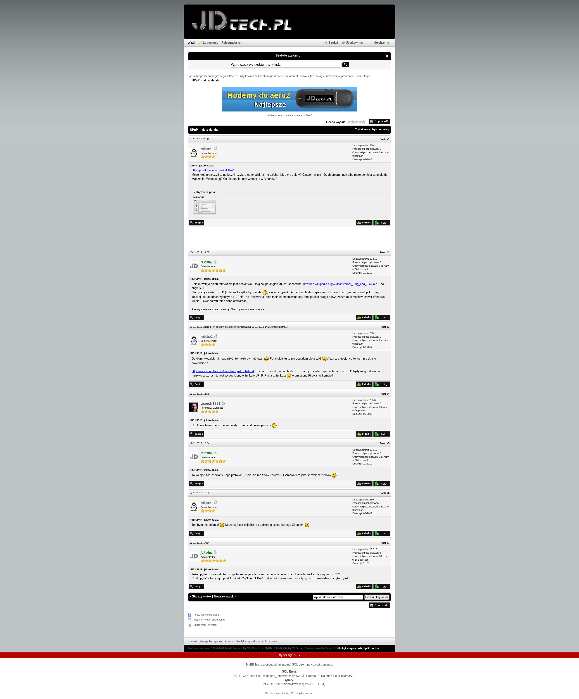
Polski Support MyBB (237, 648)
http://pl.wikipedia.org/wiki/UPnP (213, 170)
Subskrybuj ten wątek (205, 624)
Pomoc (229, 641)
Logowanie (210, 42)
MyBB (268, 648)
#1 (388, 139)
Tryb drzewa (362, 129)
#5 (388, 443)
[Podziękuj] (364, 224)
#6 (388, 493)
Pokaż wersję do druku (206, 614)
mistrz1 (207, 149)
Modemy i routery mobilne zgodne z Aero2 (290, 115)
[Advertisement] (289, 238)
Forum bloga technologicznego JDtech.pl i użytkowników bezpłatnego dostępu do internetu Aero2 (247, 76)
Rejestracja (229, 42)
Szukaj (333, 42)
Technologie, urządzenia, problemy (331, 76)
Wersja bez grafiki (211, 641)
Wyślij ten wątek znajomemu (209, 619)
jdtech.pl (379, 42)
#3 (388, 326)
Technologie (362, 76)
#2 (388, 252)
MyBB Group (296, 648)
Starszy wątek (201, 596)
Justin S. (331, 648)
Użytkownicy (354, 42)
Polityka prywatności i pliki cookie (256, 641)
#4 (388, 393)
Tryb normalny (380, 129)
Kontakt (192, 641)
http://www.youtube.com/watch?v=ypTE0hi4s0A (223, 371)
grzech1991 (211, 403)
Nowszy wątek (224, 596)
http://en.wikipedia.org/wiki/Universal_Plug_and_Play (337, 284)
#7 (388, 542)
